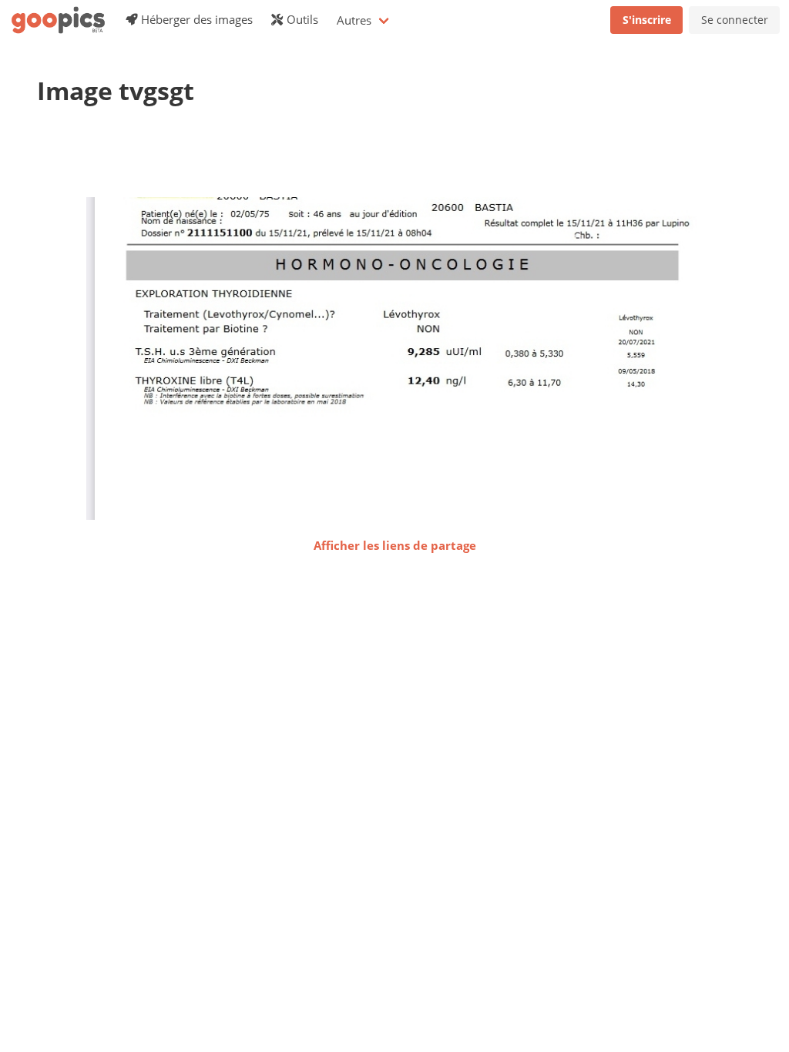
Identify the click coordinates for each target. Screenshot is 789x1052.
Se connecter (734, 19)
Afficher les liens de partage (395, 545)
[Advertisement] (317, 158)
